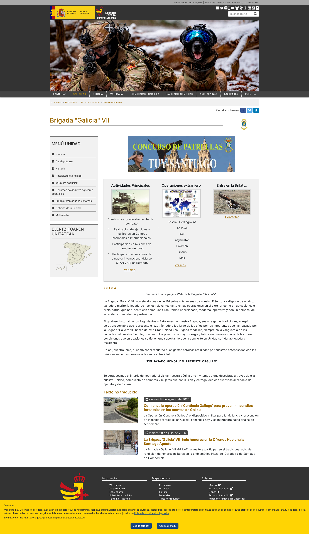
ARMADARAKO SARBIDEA (145, 94)
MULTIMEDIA (231, 94)
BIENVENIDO (180, 2)
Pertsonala (165, 485)
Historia (59, 168)
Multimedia (61, 215)
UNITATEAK (79, 94)
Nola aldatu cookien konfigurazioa (151, 513)
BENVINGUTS (195, 2)
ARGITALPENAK (208, 94)
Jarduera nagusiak (66, 182)
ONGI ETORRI (223, 2)
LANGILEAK (59, 94)
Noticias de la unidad (67, 207)
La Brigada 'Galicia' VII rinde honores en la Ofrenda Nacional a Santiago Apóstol (194, 441)
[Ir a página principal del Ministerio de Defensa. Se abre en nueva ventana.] (72, 12)
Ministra (213, 485)
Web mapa (115, 485)
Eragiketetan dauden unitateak (73, 200)
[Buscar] (255, 14)
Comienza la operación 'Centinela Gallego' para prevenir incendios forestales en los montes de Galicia (198, 407)
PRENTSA (250, 94)
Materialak (164, 495)
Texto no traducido (90, 102)
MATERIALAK (117, 94)
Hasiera (58, 102)
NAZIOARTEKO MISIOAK (179, 94)
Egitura (163, 492)
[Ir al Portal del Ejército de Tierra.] (110, 12)
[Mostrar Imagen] (130, 202)
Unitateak (164, 488)
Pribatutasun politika (120, 495)
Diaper (212, 492)
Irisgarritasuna (117, 488)
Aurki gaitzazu (63, 161)
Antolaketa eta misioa (68, 175)
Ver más (129, 270)
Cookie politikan (141, 526)
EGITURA (98, 94)
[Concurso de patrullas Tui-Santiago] (181, 153)
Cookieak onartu (167, 526)
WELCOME (253, 2)
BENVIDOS (210, 2)
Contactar (232, 217)
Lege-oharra (116, 492)
